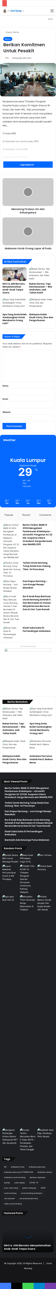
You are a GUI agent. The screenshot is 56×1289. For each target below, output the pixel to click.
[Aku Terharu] (45, 858)
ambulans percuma (37, 1167)
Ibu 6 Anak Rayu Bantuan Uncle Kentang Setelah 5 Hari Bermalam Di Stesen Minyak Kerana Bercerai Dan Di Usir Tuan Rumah (37, 603)
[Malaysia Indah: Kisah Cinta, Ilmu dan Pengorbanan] (41, 304)
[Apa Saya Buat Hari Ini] (10, 899)
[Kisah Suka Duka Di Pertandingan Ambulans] (11, 632)
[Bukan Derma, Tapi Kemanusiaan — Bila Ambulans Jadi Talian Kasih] (41, 274)
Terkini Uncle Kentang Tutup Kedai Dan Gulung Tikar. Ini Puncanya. (36, 566)
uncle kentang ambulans (31, 1193)
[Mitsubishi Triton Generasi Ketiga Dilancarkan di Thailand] (28, 1011)
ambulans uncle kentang (14, 1177)
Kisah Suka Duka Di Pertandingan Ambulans (37, 629)
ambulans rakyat (44, 1172)
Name (5, 386)
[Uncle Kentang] (14, 11)
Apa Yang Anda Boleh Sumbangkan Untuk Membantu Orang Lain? (14, 319)
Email (5, 399)
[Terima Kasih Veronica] (45, 869)
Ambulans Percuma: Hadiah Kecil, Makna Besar (41, 759)
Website (6, 412)
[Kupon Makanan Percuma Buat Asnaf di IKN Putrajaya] (10, 873)
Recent (26, 514)
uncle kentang (10, 1193)
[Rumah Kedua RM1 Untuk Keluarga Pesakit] (10, 858)
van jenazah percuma (28, 1198)
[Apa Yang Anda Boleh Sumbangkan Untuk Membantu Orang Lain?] (14, 304)
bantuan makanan (37, 1177)
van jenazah (9, 1198)
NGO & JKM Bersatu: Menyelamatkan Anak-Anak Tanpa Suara (13, 288)
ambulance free (17, 1167)
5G (5, 1167)
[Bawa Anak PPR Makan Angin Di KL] (28, 858)
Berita (16, 32)
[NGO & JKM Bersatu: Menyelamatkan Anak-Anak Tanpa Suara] (14, 274)
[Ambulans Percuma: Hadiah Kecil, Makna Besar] (42, 746)
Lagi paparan (27, 164)
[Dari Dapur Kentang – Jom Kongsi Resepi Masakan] (11, 586)
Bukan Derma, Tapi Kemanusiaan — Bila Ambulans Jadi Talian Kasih (40, 288)
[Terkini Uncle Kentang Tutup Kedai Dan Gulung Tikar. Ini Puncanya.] (11, 569)
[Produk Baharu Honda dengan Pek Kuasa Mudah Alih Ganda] (45, 903)
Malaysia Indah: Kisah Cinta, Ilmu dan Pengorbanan (41, 317)
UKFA (43, 1188)
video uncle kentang (13, 1203)
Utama (8, 32)
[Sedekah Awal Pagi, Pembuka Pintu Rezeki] (45, 1133)
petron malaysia (29, 1188)
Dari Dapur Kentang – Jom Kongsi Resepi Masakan (35, 584)
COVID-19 (33, 1182)
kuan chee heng (11, 1188)
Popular (9, 514)
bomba (7, 1182)
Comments (45, 514)
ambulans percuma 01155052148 (18, 1172)
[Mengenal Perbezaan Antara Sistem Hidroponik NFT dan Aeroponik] (10, 1136)
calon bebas (19, 1182)
